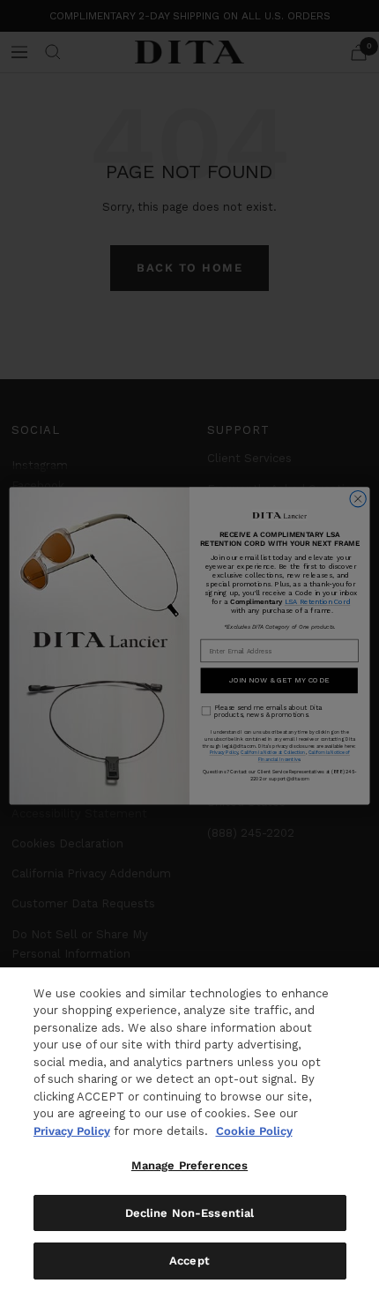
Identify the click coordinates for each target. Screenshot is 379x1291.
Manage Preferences (189, 1165)
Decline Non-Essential (190, 1213)
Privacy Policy (71, 1131)
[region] (189, 1129)
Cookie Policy (254, 1131)
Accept (189, 1260)
